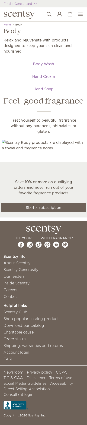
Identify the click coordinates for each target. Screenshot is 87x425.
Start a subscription (43, 207)
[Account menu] (57, 14)
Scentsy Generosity (20, 269)
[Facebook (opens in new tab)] (21, 245)
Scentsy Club (15, 312)
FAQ (7, 359)
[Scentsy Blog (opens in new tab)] (65, 245)
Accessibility (61, 383)
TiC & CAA (13, 377)
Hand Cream (43, 76)
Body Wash (43, 63)
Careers (10, 289)
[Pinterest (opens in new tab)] (47, 245)
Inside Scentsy (16, 283)
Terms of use (60, 377)
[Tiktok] (38, 245)
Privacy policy (39, 372)
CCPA (61, 372)
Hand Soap (43, 88)
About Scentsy (16, 262)
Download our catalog (23, 325)
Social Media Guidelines (24, 383)
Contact (10, 296)
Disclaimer (36, 377)
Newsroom (13, 372)
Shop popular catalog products (32, 318)
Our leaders (14, 276)
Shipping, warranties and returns (33, 345)
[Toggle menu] (78, 14)
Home (7, 24)
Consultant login (18, 394)
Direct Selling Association (26, 388)
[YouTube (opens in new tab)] (56, 245)
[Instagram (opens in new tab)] (30, 245)
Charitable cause (18, 332)
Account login (16, 352)
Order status (14, 338)
